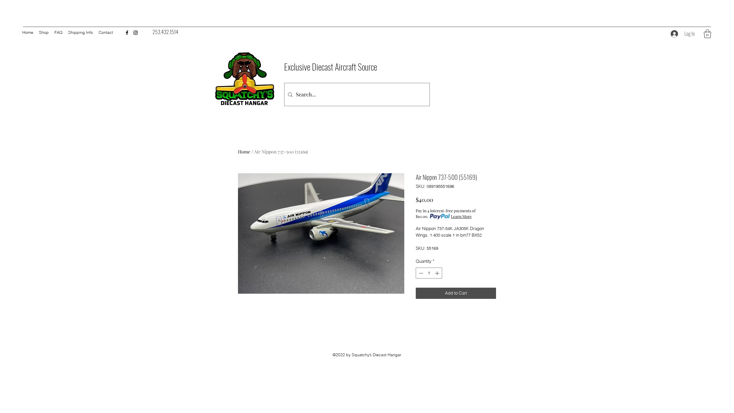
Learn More (461, 216)
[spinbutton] (429, 273)
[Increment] (438, 273)
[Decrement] (420, 273)
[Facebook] (127, 33)
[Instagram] (135, 33)
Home (244, 152)
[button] (707, 34)
